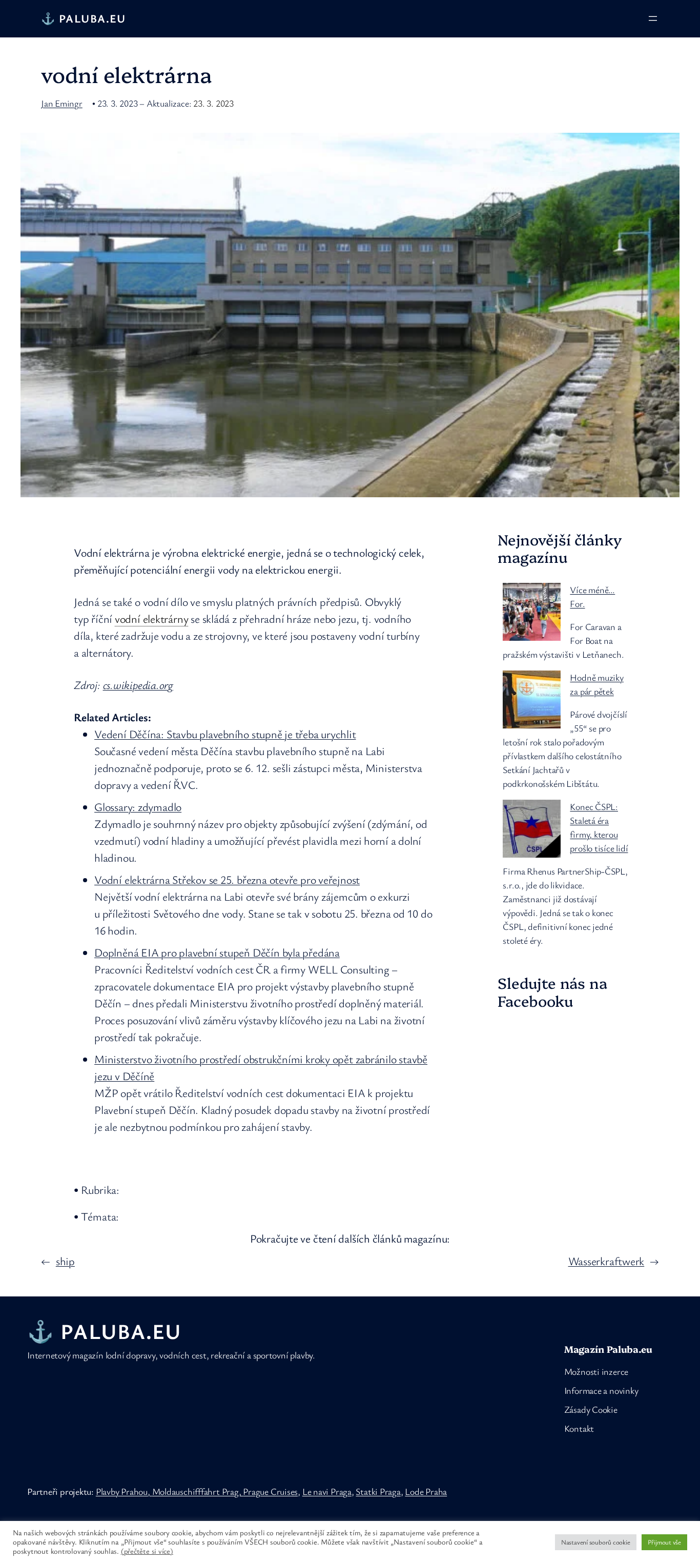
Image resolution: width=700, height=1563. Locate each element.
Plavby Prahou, (124, 1491)
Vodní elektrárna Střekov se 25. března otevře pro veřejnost (227, 879)
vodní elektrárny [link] (151, 618)
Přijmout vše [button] (664, 1542)
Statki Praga (378, 1491)
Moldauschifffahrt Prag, (197, 1491)
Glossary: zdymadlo (137, 806)
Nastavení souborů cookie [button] (595, 1542)
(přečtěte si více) (147, 1551)
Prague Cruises (270, 1491)
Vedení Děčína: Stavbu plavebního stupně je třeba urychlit (225, 733)
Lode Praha (426, 1491)
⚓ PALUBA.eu (83, 18)
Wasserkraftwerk (606, 1260)
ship (65, 1260)
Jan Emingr (62, 103)
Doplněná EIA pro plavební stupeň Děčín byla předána (217, 952)
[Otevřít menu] (653, 18)
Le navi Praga (327, 1491)
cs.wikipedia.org (138, 684)
